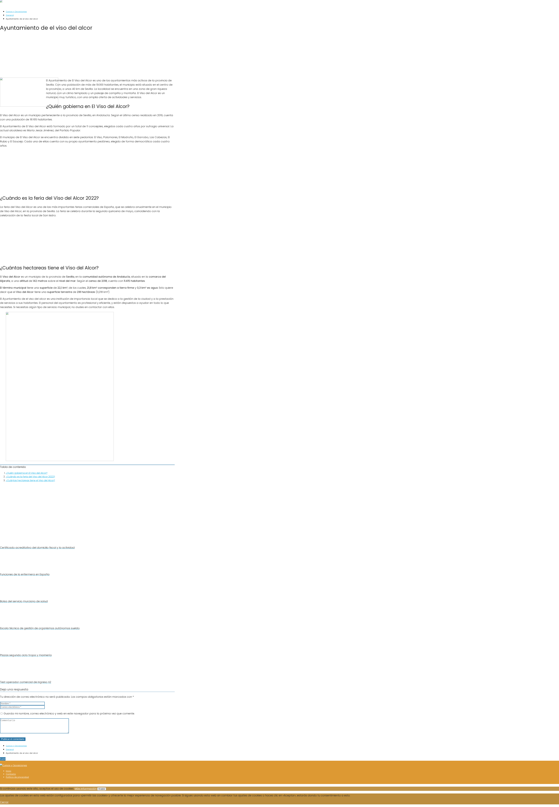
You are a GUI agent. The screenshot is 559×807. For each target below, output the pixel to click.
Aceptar (101, 789)
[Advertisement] (87, 55)
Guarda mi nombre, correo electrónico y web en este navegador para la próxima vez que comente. (69, 713)
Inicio (8, 771)
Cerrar (4, 802)
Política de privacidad (17, 777)
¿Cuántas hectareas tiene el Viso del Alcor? (30, 480)
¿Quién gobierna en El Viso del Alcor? (26, 473)
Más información (86, 788)
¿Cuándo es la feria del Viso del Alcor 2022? (30, 476)
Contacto (11, 774)
